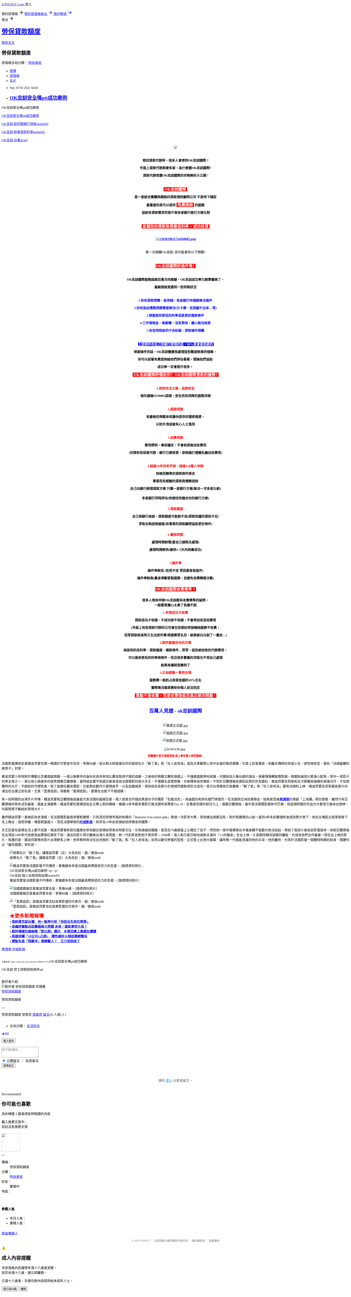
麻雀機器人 (10, 1233)
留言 (46, 1014)
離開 (23, 1289)
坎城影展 (18, 949)
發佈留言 (8, 1065)
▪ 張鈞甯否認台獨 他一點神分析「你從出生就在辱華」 (50, 921)
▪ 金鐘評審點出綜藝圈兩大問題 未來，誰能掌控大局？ (48, 926)
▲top (5, 1033)
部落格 (15, 76)
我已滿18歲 (10, 1289)
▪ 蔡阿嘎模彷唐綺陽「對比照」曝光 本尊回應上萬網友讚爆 (53, 931)
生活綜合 (33, 1026)
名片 (13, 80)
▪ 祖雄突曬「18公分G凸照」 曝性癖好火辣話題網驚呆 (48, 936)
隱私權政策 (198, 1240)
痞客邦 (37, 1014)
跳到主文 (8, 42)
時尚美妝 (34, 63)
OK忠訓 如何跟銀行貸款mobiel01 (25, 124)
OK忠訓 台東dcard (14, 140)
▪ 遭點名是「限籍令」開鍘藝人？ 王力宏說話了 (45, 941)
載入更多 (8, 1041)
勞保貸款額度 (21, 31)
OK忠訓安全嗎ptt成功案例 (38, 97)
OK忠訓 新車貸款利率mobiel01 (23, 132)
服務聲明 (214, 1240)
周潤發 (6, 949)
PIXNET (145, 1240)
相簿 (13, 71)
